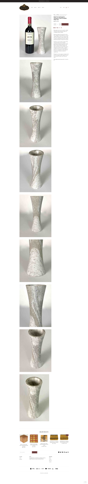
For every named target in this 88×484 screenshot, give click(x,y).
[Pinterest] (62, 452)
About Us (39, 7)
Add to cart (65, 24)
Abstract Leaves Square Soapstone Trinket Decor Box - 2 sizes (44, 444)
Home (32, 7)
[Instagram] (64, 452)
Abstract (57, 14)
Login (64, 7)
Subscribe (34, 452)
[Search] (68, 7)
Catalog (35, 7)
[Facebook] (58, 452)
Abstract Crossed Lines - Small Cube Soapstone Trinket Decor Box (24, 445)
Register (20, 459)
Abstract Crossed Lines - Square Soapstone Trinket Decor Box (34, 445)
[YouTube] (66, 452)
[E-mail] (68, 452)
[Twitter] (60, 452)
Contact (43, 7)
